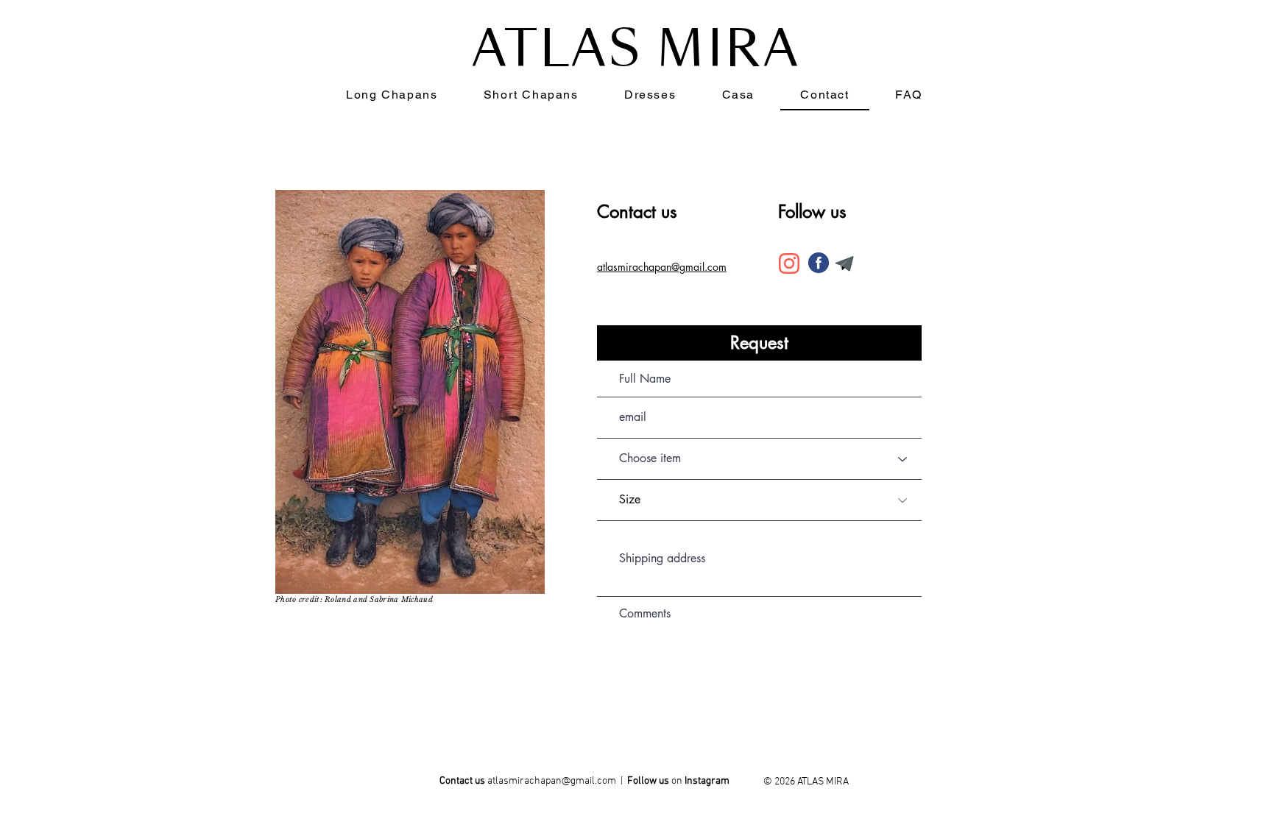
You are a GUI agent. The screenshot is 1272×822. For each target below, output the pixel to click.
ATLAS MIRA (636, 48)
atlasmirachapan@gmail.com (551, 781)
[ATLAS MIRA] (708, 783)
